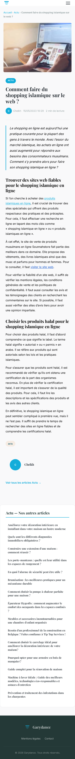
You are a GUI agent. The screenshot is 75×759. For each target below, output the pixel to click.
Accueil (7, 12)
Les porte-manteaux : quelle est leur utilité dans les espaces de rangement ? (37, 562)
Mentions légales (30, 738)
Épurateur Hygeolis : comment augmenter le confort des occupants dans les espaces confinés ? (37, 607)
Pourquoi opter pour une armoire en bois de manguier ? (35, 659)
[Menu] (68, 3)
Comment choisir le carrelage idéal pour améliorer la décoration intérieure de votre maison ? (34, 645)
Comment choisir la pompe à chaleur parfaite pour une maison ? (35, 593)
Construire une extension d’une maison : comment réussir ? (32, 550)
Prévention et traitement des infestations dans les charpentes (36, 694)
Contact (49, 738)
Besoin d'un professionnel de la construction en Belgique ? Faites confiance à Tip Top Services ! (36, 632)
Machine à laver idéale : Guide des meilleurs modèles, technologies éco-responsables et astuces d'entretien (35, 681)
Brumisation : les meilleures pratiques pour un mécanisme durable (36, 581)
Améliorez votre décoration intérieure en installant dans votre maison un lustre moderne (37, 526)
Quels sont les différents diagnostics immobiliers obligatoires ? (30, 538)
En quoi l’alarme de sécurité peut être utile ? (35, 572)
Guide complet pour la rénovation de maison (35, 669)
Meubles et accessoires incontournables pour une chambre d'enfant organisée (35, 620)
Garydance (42, 727)
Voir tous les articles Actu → (23, 482)
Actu (16, 12)
